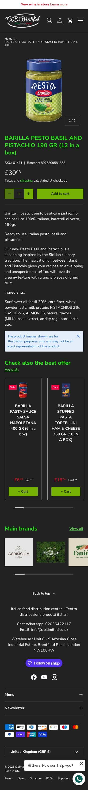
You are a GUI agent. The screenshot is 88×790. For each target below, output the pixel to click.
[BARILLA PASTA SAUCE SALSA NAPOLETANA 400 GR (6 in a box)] (23, 390)
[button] (70, 20)
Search (9, 778)
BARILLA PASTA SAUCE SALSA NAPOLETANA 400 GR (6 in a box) (23, 420)
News (21, 778)
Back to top (41, 593)
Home (8, 38)
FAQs (49, 778)
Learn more (59, 4)
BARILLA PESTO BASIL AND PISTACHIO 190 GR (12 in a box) (41, 43)
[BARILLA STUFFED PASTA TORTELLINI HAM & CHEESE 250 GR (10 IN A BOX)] (65, 390)
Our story (36, 778)
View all (12, 369)
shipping (26, 180)
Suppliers (64, 778)
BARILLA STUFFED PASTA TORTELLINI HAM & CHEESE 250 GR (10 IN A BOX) (66, 422)
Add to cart (60, 193)
